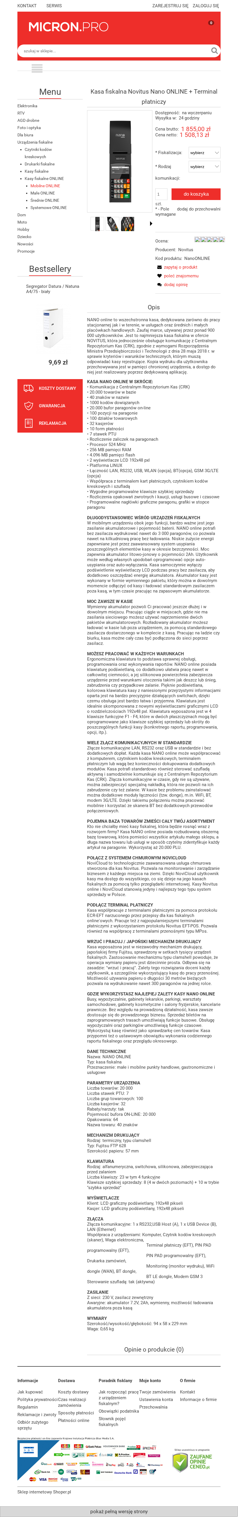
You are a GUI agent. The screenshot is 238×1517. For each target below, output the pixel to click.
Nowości (25, 244)
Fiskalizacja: (168, 152)
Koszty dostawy (73, 1392)
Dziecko (24, 236)
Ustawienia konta (156, 1399)
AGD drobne (28, 120)
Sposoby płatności (76, 1413)
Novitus (185, 249)
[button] (37, 69)
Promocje (26, 251)
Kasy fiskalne (36, 171)
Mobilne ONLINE (45, 185)
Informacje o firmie (198, 1399)
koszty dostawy (57, 388)
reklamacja (52, 423)
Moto (22, 222)
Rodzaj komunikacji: (167, 172)
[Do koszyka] (73, 362)
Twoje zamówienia (157, 1392)
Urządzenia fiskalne (35, 142)
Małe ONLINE (42, 193)
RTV (21, 113)
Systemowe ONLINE (48, 207)
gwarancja (52, 405)
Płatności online (73, 1420)
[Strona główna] (68, 26)
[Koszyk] (205, 31)
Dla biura (25, 135)
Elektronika (27, 105)
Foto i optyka (29, 127)
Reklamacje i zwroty (36, 1414)
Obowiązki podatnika (119, 1411)
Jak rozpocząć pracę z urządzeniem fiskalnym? (119, 1397)
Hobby (23, 229)
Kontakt (187, 1392)
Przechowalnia (153, 1407)
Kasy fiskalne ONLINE (44, 178)
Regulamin (27, 1407)
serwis (54, 5)
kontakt (27, 5)
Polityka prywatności (37, 1399)
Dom (21, 215)
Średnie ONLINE (44, 200)
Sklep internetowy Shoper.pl (44, 1492)
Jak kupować (30, 1392)
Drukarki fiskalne (40, 164)
